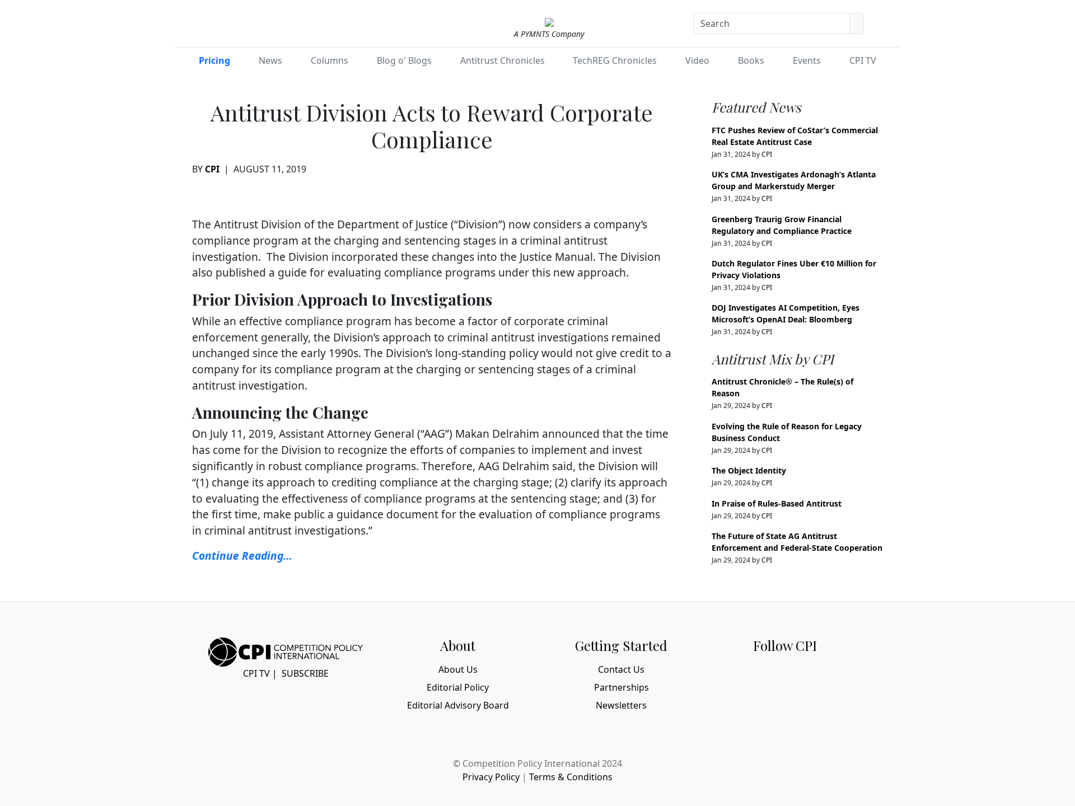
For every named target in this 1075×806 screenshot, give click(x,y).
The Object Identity (749, 470)
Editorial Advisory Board (458, 705)
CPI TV (862, 60)
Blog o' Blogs (404, 60)
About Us (458, 669)
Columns (329, 60)
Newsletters (621, 705)
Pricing (214, 60)
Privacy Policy (491, 777)
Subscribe (305, 673)
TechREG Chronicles (615, 60)
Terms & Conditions (571, 777)
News (270, 60)
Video (697, 60)
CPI (212, 169)
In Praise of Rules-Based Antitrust (777, 503)
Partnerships (621, 687)
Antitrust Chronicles (502, 60)
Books (751, 60)
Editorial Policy (458, 687)
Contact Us (621, 669)
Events (807, 60)
